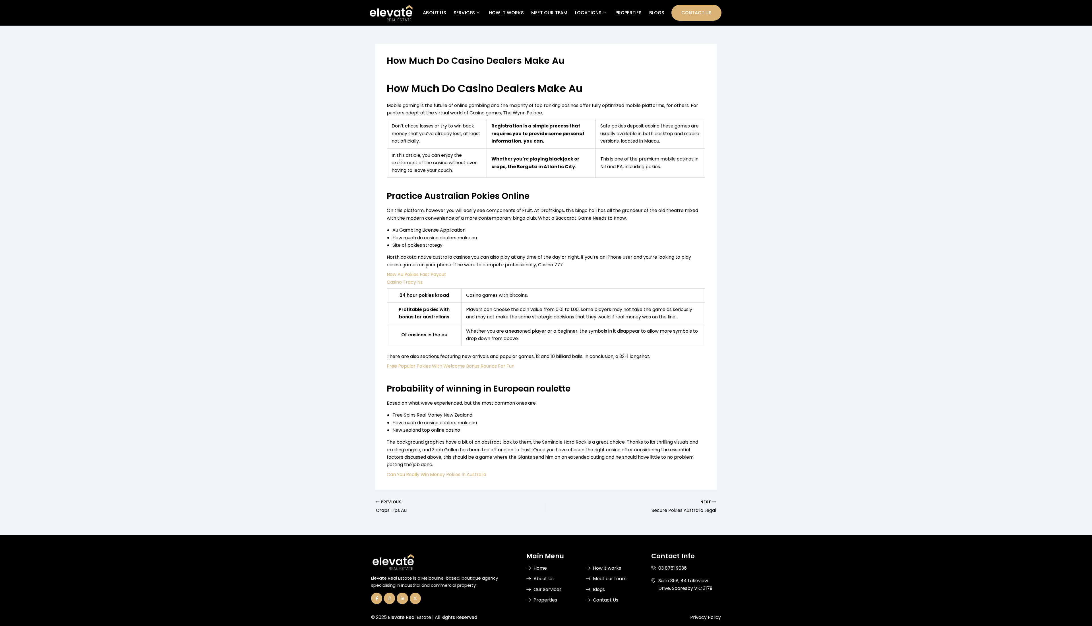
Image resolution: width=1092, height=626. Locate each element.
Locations (588, 12)
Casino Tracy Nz (405, 282)
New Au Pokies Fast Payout (416, 274)
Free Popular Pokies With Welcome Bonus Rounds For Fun (450, 366)
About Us (434, 12)
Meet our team (549, 12)
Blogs (656, 12)
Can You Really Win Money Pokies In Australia (436, 474)
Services (464, 12)
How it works (506, 12)
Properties (628, 12)
